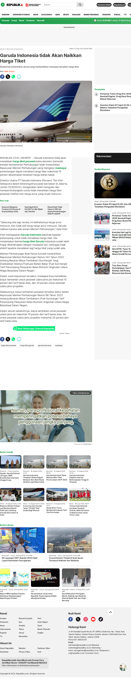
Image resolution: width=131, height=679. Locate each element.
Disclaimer (4, 652)
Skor (39, 618)
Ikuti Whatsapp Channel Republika (36, 328)
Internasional (5, 629)
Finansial (5, 20)
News (2, 625)
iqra (57, 14)
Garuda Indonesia (31, 234)
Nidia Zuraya (9, 71)
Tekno (21, 629)
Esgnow (3, 633)
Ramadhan (23, 636)
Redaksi (22, 648)
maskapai (60, 167)
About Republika (7, 648)
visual (117, 14)
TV (125, 14)
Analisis (22, 625)
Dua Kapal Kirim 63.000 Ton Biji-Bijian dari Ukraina (34, 209)
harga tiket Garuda (33, 241)
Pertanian (30, 20)
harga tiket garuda (27, 345)
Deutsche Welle (104, 5)
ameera (5, 14)
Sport (39, 625)
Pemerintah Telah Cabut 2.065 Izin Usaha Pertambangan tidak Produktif (57, 210)
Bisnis (21, 20)
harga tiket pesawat (24, 161)
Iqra (20, 622)
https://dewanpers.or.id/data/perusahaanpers (21, 665)
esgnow (106, 14)
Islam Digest (42, 622)
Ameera (3, 618)
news (66, 14)
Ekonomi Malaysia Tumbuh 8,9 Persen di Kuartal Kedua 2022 (11, 209)
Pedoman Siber (43, 648)
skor (35, 14)
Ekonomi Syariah (21, 14)
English (40, 633)
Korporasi (19, 49)
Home (2, 49)
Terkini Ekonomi (102, 169)
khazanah (46, 14)
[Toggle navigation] (2, 5)
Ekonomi (10, 49)
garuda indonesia (44, 345)
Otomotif (40, 20)
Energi (14, 20)
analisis (76, 14)
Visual (21, 633)
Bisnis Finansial (91, 14)
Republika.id (119, 5)
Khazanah (4, 622)
